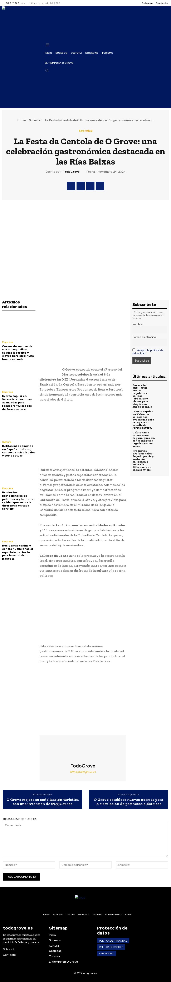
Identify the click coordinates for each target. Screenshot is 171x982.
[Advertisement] (83, 333)
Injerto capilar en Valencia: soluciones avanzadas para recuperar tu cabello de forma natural (17, 402)
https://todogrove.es (83, 772)
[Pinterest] (90, 186)
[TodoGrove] (83, 749)
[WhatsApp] (100, 186)
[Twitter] (81, 186)
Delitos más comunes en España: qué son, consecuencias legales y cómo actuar (18, 451)
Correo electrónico (144, 337)
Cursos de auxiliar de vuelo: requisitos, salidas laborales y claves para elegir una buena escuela (18, 352)
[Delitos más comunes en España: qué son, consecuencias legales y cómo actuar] (18, 426)
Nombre (137, 324)
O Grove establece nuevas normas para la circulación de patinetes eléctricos (128, 802)
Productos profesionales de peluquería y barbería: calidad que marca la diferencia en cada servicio (18, 500)
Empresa (7, 342)
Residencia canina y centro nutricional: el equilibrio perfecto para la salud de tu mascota (17, 552)
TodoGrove (71, 171)
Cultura (6, 442)
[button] (47, 70)
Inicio (21, 120)
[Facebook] (71, 186)
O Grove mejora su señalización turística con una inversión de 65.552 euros (42, 802)
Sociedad (35, 120)
